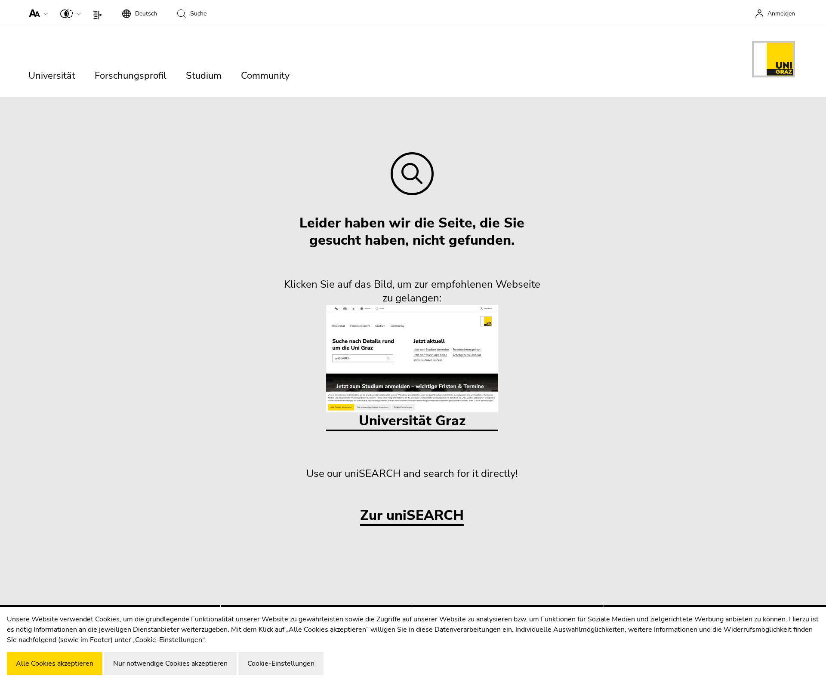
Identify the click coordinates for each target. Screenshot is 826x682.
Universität (51, 75)
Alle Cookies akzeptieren (54, 663)
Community (265, 75)
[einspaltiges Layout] (99, 13)
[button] (36, 13)
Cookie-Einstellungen (280, 663)
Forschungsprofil (130, 75)
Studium (204, 75)
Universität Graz (412, 421)
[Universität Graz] (773, 60)
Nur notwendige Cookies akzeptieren (170, 663)
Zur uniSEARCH (412, 516)
